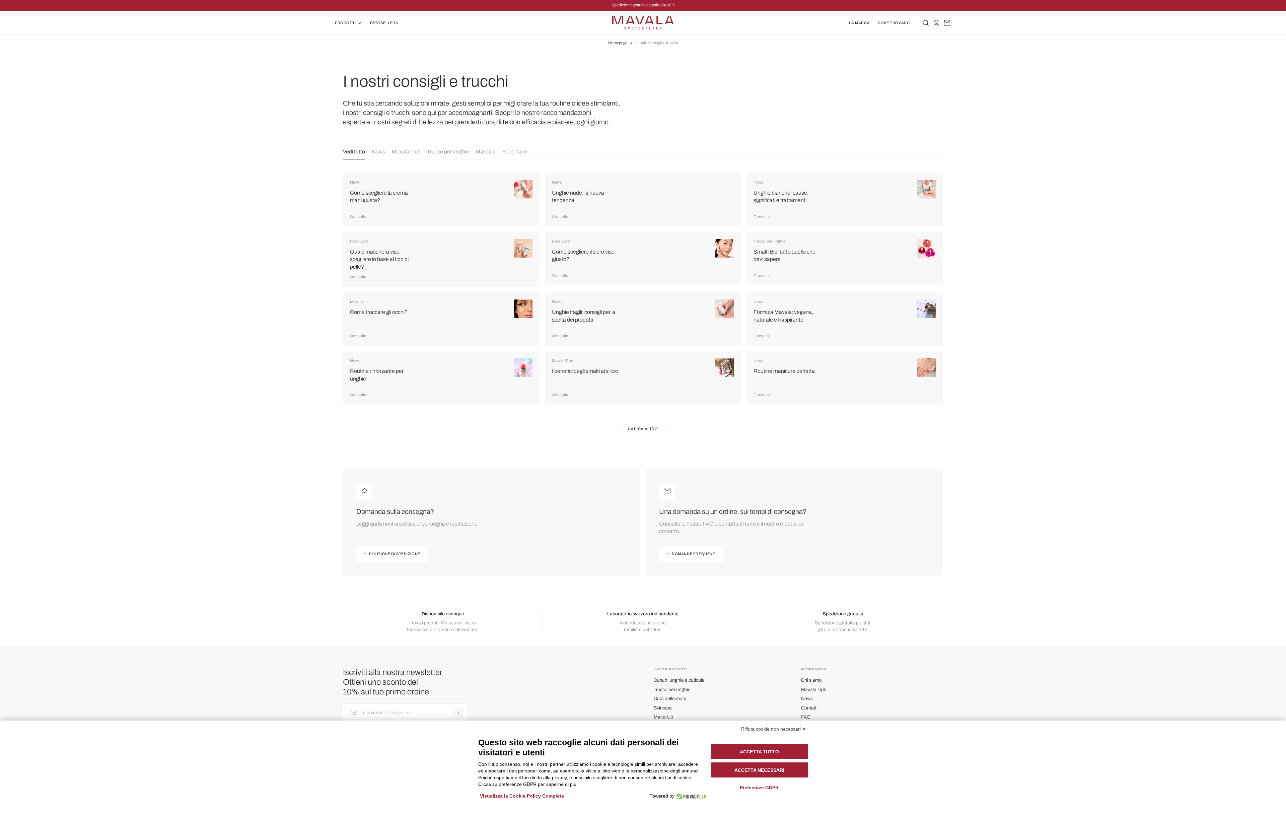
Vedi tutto (354, 151)
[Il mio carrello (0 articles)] (947, 23)
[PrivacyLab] (689, 796)
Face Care (514, 151)
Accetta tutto (759, 751)
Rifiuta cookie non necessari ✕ (773, 729)
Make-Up (663, 717)
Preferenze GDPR (759, 787)
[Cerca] (926, 23)
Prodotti (345, 23)
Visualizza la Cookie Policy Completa (522, 796)
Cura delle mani (670, 698)
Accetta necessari (759, 770)
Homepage (617, 43)
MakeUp (486, 151)
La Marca (859, 23)
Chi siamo (811, 680)
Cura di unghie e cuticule (679, 680)
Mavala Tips (406, 151)
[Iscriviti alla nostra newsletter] (458, 712)
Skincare (663, 707)
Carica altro (643, 429)
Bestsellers (384, 23)
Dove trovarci (894, 23)
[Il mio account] (936, 23)
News (378, 151)
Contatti (809, 707)
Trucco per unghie (448, 151)
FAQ (805, 717)
